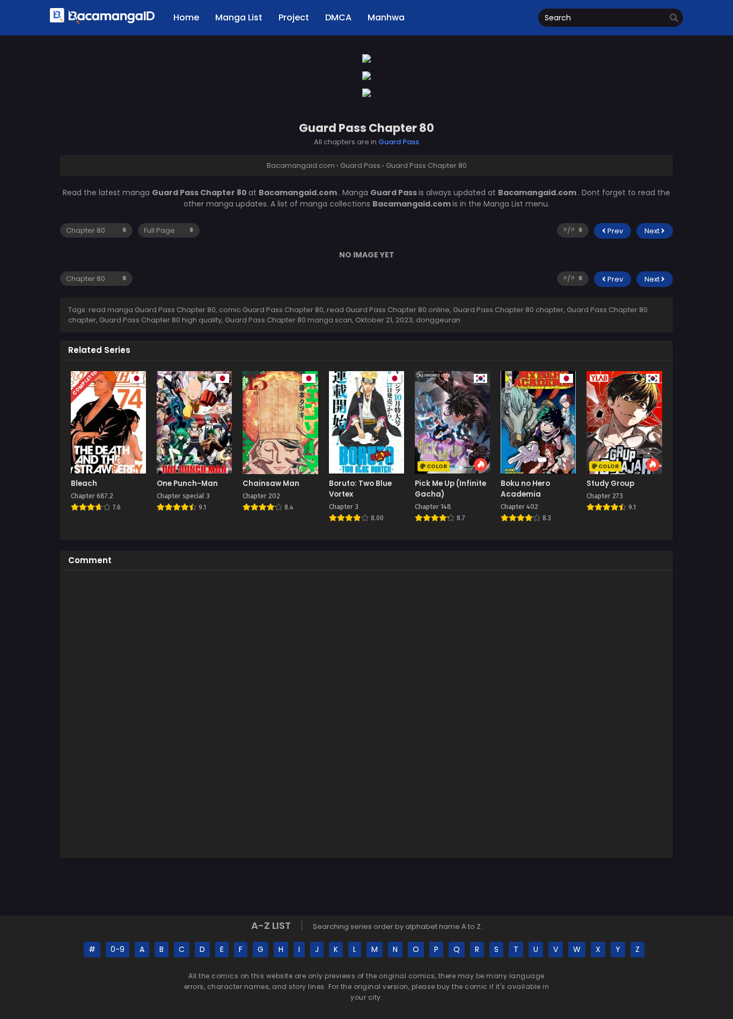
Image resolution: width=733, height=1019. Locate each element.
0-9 (117, 949)
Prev (614, 231)
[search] (674, 18)
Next (652, 231)
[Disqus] (366, 713)
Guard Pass (398, 142)
